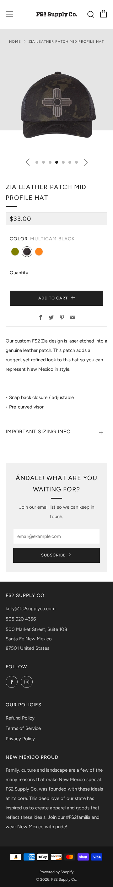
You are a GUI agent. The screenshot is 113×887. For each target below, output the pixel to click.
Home (15, 41)
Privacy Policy (20, 739)
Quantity (19, 273)
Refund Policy (20, 718)
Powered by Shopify (56, 872)
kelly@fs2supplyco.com (31, 608)
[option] (56, 102)
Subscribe (53, 555)
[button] (36, 162)
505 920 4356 (21, 619)
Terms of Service (23, 728)
